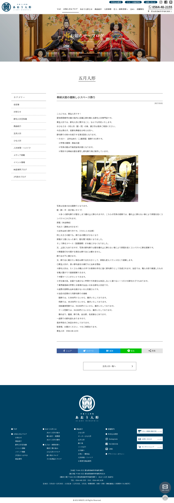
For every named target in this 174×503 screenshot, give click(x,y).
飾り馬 (80, 443)
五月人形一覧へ (109, 366)
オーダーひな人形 (84, 436)
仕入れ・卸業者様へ (51, 445)
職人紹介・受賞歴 (53, 436)
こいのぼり (82, 447)
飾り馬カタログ (52, 455)
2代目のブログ (20, 176)
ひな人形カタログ (53, 452)
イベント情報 (19, 162)
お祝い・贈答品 (84, 454)
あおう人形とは (86, 9)
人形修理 (107, 9)
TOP (59, 9)
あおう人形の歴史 (53, 440)
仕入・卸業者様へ (121, 9)
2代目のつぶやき (21, 455)
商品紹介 (98, 9)
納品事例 (18, 459)
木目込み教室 (116, 2)
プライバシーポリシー (115, 454)
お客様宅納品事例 (84, 461)
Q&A (132, 9)
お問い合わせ (151, 2)
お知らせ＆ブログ (70, 9)
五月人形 (17, 133)
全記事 (16, 104)
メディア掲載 (19, 155)
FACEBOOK (113, 444)
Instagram (113, 439)
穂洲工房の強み (52, 448)
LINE (111, 449)
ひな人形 (17, 140)
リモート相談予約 (133, 2)
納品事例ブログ (20, 169)
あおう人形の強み (53, 432)
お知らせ (17, 111)
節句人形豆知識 (20, 118)
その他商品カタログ (54, 459)
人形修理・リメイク (22, 147)
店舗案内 (140, 9)
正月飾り (81, 450)
